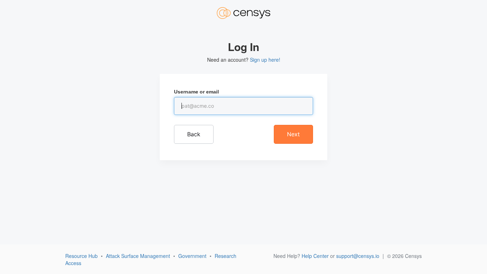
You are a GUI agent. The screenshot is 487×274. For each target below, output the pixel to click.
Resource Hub (81, 255)
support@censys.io (357, 255)
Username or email (196, 92)
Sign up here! (265, 59)
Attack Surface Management (138, 255)
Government (192, 255)
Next (293, 134)
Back (193, 134)
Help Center (315, 255)
